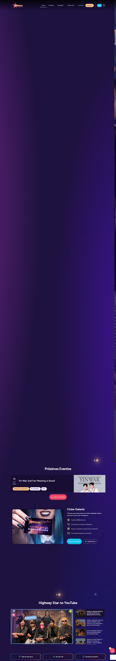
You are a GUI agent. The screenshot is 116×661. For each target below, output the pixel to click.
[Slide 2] (97, 460)
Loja (99, 5)
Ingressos (89, 5)
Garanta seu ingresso (21, 489)
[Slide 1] (94, 460)
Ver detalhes (35, 489)
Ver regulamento (90, 541)
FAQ (43, 489)
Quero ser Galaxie (74, 541)
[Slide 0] (56, 594)
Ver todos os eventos (58, 497)
